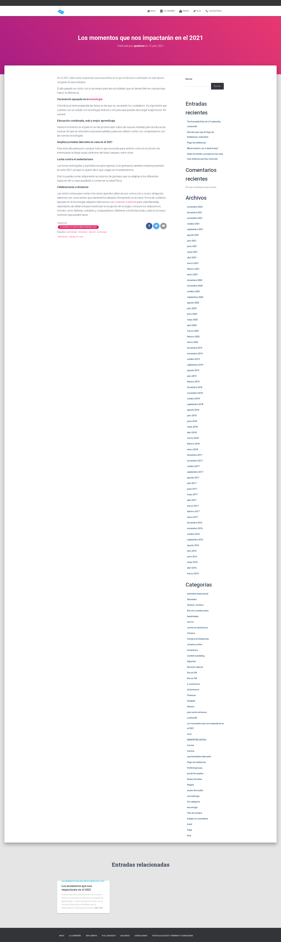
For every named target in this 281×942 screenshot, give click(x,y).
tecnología (95, 99)
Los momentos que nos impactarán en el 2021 (78, 227)
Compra (191, 633)
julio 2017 (191, 483)
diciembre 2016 (194, 522)
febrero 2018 (193, 444)
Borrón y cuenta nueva (197, 610)
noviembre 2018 (195, 393)
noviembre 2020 (195, 286)
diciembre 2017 (194, 455)
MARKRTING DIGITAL (197, 740)
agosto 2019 (193, 370)
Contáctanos (215, 11)
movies (190, 745)
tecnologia (102, 232)
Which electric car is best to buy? (202, 148)
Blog (199, 11)
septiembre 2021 (195, 229)
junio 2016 (192, 556)
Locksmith (192, 718)
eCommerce (193, 689)
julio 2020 (191, 308)
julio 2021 (191, 241)
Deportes (191, 661)
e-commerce (193, 684)
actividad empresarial (197, 594)
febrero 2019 (193, 381)
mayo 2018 (192, 427)
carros (190, 622)
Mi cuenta (125, 936)
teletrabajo (62, 236)
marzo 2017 (193, 506)
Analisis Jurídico (195, 605)
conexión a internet (125, 201)
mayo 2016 (192, 562)
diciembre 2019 (194, 348)
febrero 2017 (193, 511)
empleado (83, 232)
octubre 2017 (193, 466)
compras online (194, 644)
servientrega (193, 796)
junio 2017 (192, 489)
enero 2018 (192, 449)
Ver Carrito (91, 936)
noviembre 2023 (195, 207)
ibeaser (190, 706)
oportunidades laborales (199, 756)
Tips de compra (194, 813)
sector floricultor (195, 790)
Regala (190, 785)
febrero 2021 (193, 269)
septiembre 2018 (195, 404)
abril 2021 (192, 257)
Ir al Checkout (109, 936)
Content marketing (196, 656)
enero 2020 (192, 342)
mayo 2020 (192, 319)
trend (189, 824)
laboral (92, 232)
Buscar (189, 79)
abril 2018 (192, 432)
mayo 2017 (192, 494)
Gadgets (191, 701)
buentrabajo (193, 616)
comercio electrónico (197, 627)
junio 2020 (192, 314)
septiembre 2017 (195, 472)
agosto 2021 (193, 235)
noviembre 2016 (195, 528)
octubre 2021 (193, 224)
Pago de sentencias (196, 142)
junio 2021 (192, 246)
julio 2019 (191, 376)
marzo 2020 (193, 331)
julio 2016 (191, 551)
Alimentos (192, 599)
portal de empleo (195, 773)
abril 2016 (192, 568)
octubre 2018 (193, 398)
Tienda (186, 11)
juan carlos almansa (197, 712)
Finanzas (191, 695)
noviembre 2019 (195, 353)
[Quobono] (61, 11)
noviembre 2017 (195, 461)
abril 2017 (192, 500)
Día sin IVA (192, 672)
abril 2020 (192, 325)
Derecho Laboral (195, 667)
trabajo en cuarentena (197, 818)
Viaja (189, 830)
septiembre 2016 (195, 539)
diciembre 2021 (194, 212)
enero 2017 (192, 517)
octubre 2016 (193, 534)
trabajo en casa (76, 236)
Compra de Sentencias (198, 639)
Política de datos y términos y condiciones (172, 936)
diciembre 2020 (194, 280)
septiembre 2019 (195, 365)
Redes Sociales (194, 779)
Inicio (153, 11)
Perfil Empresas (194, 768)
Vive (189, 835)
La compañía (169, 11)
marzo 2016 (193, 573)
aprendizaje (71, 232)
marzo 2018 (193, 438)
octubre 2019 (193, 359)
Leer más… (99, 908)
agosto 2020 (193, 303)
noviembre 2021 (195, 218)
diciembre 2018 (194, 387)
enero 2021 (192, 274)
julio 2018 (191, 415)
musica (190, 751)
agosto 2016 (193, 545)
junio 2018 (192, 421)
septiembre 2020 (195, 297)
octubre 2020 (193, 291)
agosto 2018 (193, 410)
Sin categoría (193, 802)
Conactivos (192, 650)
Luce (189, 734)
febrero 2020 (193, 336)
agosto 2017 (193, 477)
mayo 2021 (192, 252)
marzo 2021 (193, 263)
